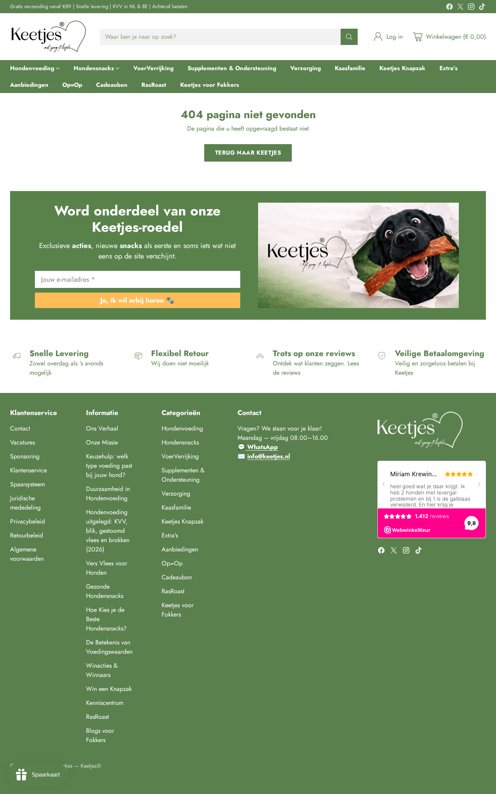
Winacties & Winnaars (102, 670)
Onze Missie (102, 442)
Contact (20, 428)
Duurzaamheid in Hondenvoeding (108, 493)
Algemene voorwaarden (27, 554)
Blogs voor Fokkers (100, 735)
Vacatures (22, 442)
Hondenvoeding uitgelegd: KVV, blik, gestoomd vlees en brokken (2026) (107, 531)
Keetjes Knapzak (182, 521)
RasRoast (97, 716)
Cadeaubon (177, 577)
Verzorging (176, 493)
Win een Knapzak (109, 688)
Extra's (170, 535)
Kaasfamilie (176, 507)
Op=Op (172, 563)
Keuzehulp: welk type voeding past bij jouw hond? (109, 465)
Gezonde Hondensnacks (104, 591)
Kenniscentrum (104, 702)
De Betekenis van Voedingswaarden (109, 647)
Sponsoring (25, 456)
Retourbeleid (26, 535)
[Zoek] (349, 37)
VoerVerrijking (180, 456)
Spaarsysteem (27, 484)
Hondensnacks (180, 442)
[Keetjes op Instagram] (471, 8)
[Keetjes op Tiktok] (482, 8)
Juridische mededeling (25, 503)
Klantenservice (28, 470)
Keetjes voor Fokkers (177, 610)
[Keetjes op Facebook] (449, 8)
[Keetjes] (49, 36)
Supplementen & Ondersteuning (183, 475)
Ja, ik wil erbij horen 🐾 (137, 300)
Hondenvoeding (182, 428)
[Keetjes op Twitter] (460, 8)
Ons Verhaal (102, 428)
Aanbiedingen (180, 549)
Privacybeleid (27, 521)
